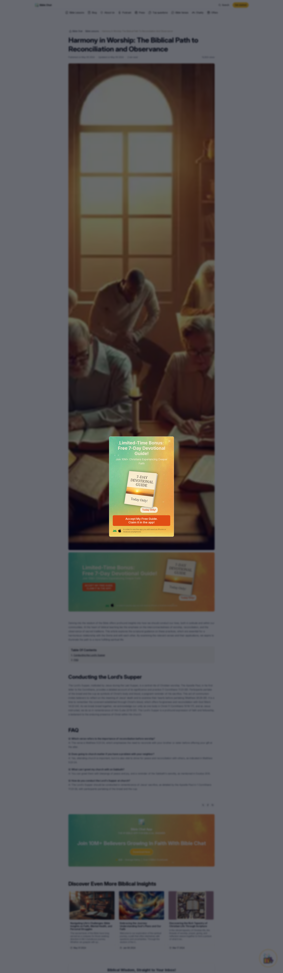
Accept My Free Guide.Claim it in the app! (141, 520)
